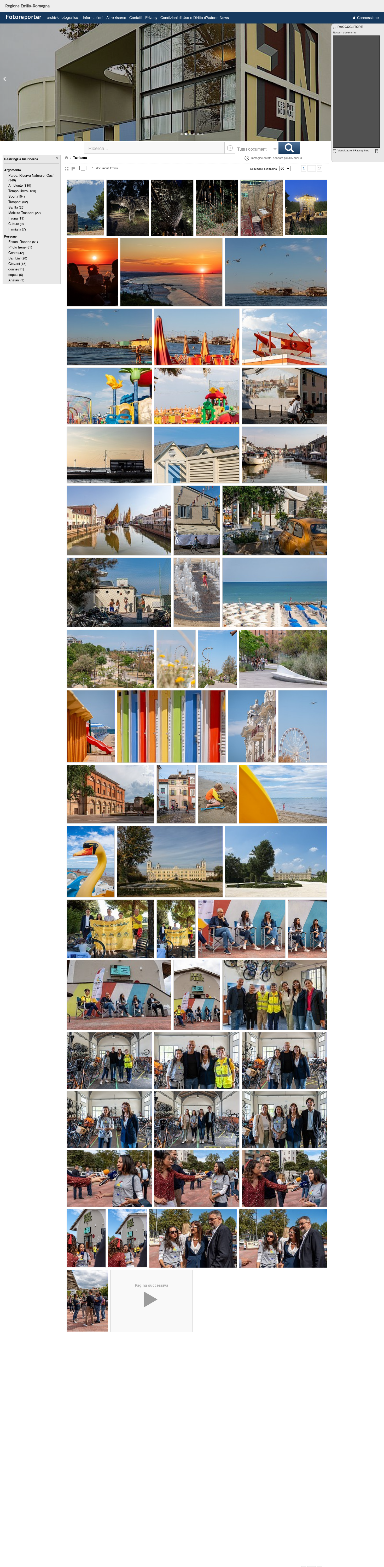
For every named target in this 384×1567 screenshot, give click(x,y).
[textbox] (154, 147)
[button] (182, 134)
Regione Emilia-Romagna (27, 6)
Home (66, 157)
